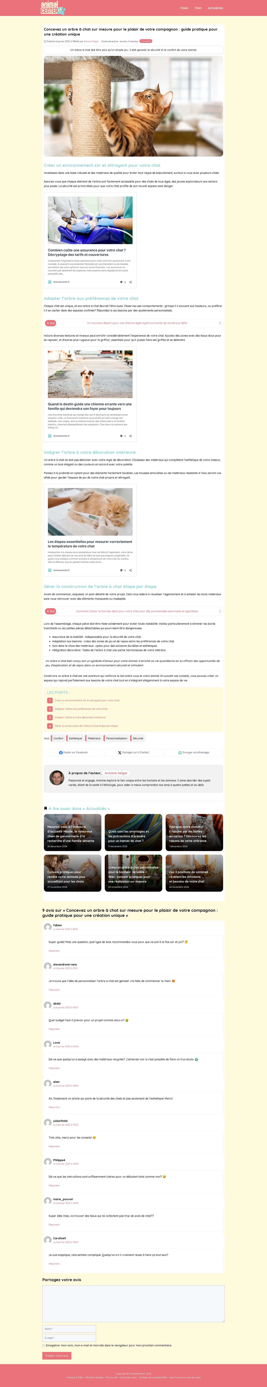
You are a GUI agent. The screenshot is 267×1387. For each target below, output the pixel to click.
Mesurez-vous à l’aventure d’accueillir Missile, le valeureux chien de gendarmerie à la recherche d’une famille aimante (70, 834)
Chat (198, 8)
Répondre (54, 950)
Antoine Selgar (116, 773)
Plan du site (112, 1377)
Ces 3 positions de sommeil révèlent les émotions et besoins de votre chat (188, 876)
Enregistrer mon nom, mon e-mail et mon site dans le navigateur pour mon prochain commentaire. (109, 1345)
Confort (58, 738)
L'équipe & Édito (74, 1377)
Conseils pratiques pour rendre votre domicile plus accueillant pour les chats (66, 876)
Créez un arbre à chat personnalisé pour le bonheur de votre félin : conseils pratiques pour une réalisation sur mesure (133, 874)
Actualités (215, 8)
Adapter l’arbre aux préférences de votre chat (81, 708)
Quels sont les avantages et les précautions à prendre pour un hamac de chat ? (128, 836)
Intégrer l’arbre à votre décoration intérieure (80, 717)
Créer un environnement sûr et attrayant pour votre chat (87, 700)
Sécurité (138, 738)
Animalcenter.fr (137, 1373)
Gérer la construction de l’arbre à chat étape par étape (86, 725)
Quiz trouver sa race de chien (185, 1377)
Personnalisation (116, 738)
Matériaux (94, 738)
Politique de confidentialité (153, 1377)
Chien (184, 8)
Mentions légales (94, 1377)
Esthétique (75, 738)
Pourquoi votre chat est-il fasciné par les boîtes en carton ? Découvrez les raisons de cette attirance (187, 834)
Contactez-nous (128, 1377)
